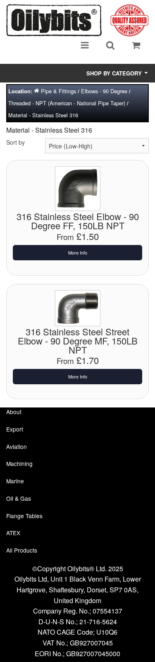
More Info (77, 252)
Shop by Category (114, 73)
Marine (15, 481)
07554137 (107, 611)
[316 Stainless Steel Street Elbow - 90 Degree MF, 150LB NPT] (77, 307)
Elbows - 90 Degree (104, 91)
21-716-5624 (98, 621)
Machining (19, 463)
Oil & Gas (18, 498)
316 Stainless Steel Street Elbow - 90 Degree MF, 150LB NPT (78, 340)
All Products (21, 550)
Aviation (16, 446)
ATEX (13, 533)
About (13, 411)
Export (14, 429)
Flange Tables (24, 516)
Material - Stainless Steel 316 (43, 115)
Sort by (15, 142)
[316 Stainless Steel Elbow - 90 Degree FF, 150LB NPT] (77, 188)
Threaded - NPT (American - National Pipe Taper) (66, 103)
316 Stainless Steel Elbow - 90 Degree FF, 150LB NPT (78, 221)
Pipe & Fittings (58, 91)
